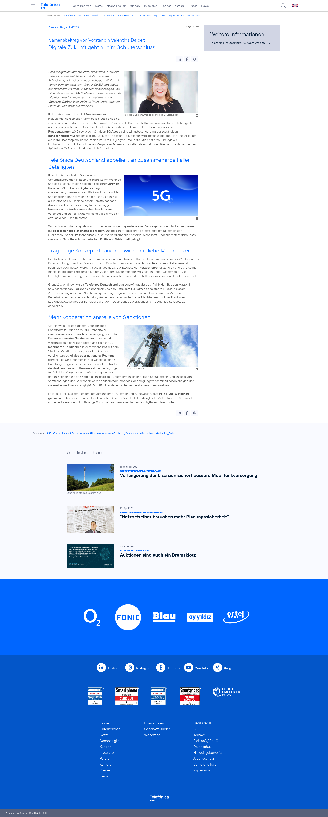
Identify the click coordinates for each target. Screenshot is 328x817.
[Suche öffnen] (283, 5)
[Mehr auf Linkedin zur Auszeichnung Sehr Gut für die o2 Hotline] (159, 696)
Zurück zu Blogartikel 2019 (63, 27)
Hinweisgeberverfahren (210, 752)
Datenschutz (202, 746)
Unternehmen (82, 6)
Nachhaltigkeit (116, 6)
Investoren (151, 6)
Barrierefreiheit (204, 764)
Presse (192, 6)
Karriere (180, 6)
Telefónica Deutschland (76, 15)
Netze (99, 6)
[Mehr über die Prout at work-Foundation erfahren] (226, 696)
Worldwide (152, 735)
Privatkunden (154, 723)
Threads (173, 668)
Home (104, 723)
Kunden (134, 6)
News (205, 6)
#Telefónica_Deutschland (125, 433)
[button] (179, 59)
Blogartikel (131, 15)
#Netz (93, 433)
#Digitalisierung (61, 433)
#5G (49, 433)
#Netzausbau (104, 433)
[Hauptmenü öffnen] (33, 5)
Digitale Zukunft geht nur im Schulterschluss (176, 15)
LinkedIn (114, 668)
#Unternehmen (147, 433)
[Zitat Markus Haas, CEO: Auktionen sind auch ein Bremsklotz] (162, 555)
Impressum (201, 770)
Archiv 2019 (145, 15)
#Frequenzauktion (79, 433)
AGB (197, 729)
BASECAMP (202, 723)
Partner (166, 6)
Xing (227, 668)
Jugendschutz (203, 758)
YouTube (202, 668)
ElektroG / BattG (205, 741)
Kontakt (199, 735)
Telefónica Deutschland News (107, 15)
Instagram (144, 668)
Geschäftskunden (157, 729)
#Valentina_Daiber (166, 433)
